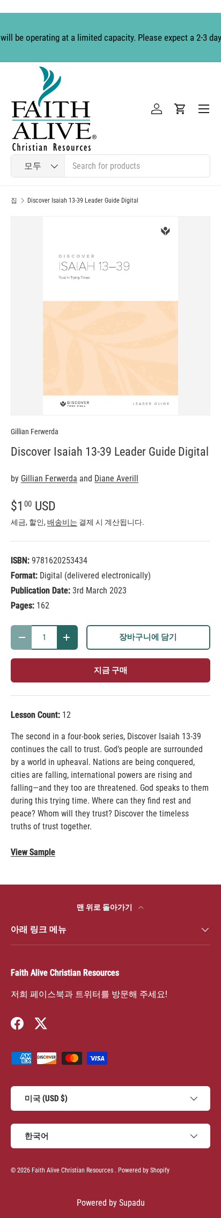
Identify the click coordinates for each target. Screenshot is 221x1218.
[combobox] (110, 166)
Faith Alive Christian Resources (72, 1170)
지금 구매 (111, 670)
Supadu (132, 1203)
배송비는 (62, 522)
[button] (180, 109)
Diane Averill (116, 478)
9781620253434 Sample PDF (33, 852)
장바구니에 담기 (148, 637)
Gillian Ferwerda (34, 431)
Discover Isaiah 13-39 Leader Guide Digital (82, 200)
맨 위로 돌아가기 (105, 907)
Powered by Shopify (144, 1170)
